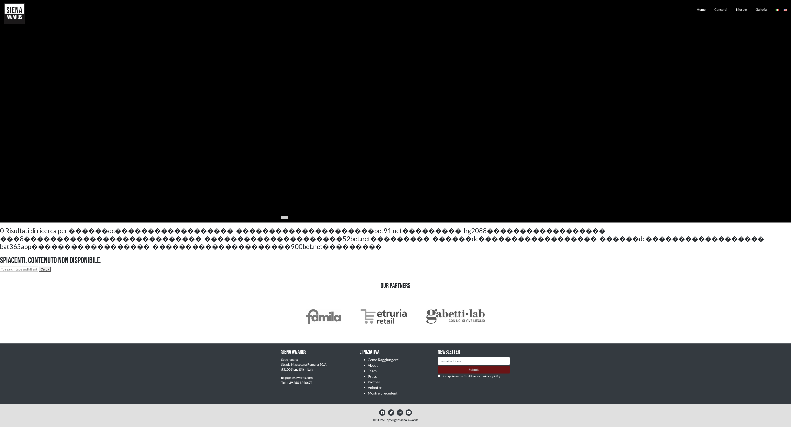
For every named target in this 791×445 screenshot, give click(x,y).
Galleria (761, 9)
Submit (474, 369)
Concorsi (720, 9)
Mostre (741, 9)
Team (372, 371)
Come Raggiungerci (383, 359)
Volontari (375, 387)
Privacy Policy (492, 376)
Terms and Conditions (464, 376)
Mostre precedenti (383, 393)
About (373, 365)
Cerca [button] (45, 269)
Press (372, 376)
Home (701, 9)
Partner (374, 382)
